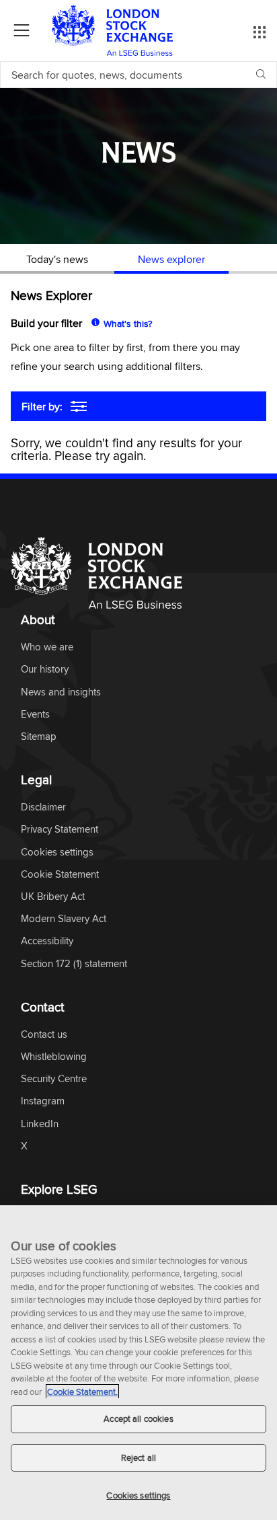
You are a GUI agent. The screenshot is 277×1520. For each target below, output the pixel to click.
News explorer (171, 259)
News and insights (61, 692)
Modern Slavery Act (63, 919)
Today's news (57, 259)
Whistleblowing (54, 1057)
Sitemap (38, 736)
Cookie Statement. (82, 1391)
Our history (45, 669)
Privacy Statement (59, 829)
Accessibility (47, 941)
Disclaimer (43, 807)
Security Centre (54, 1079)
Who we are (47, 647)
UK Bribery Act (53, 896)
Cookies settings (138, 1495)
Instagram (43, 1101)
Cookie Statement (60, 874)
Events (35, 714)
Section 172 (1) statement (74, 964)
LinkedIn (39, 1124)
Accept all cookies (138, 1418)
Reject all (138, 1457)
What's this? (128, 323)
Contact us (44, 1034)
